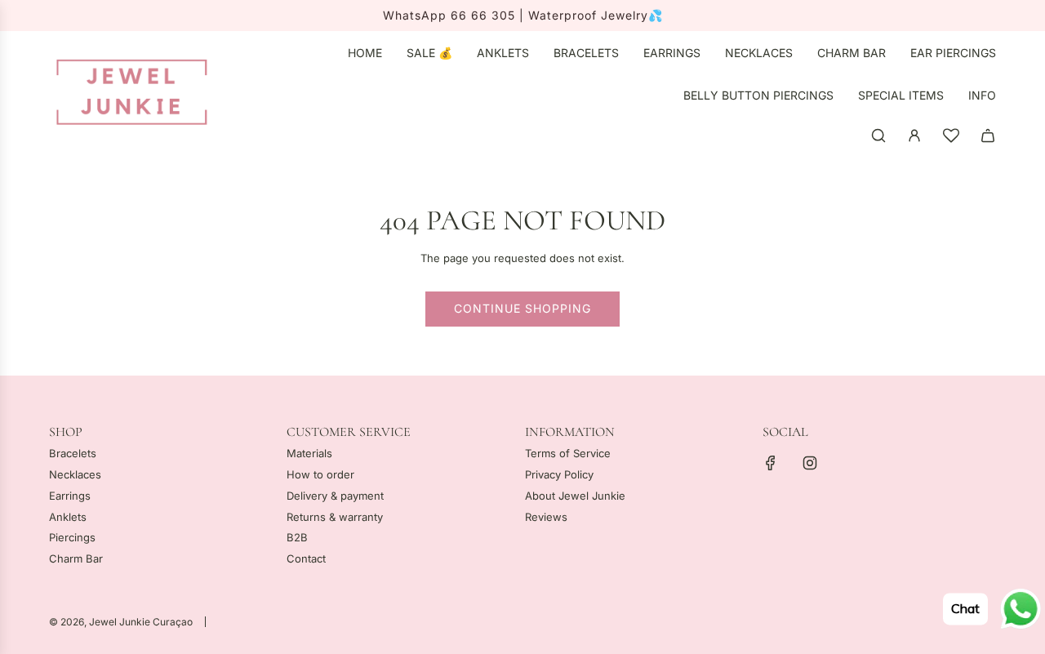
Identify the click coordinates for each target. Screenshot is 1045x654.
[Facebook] (771, 463)
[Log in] (914, 135)
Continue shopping (522, 308)
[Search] (878, 135)
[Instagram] (810, 463)
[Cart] (988, 135)
